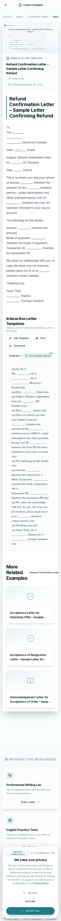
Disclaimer (51, 919)
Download (19, 345)
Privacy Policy (11, 919)
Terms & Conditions (33, 919)
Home (8, 16)
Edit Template (21, 338)
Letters (19, 16)
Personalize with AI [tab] (40, 355)
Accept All (33, 911)
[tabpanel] (30, 456)
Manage (33, 893)
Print (43, 338)
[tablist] (29, 356)
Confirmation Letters (38, 16)
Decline (30, 901)
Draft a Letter (28, 802)
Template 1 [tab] (15, 355)
